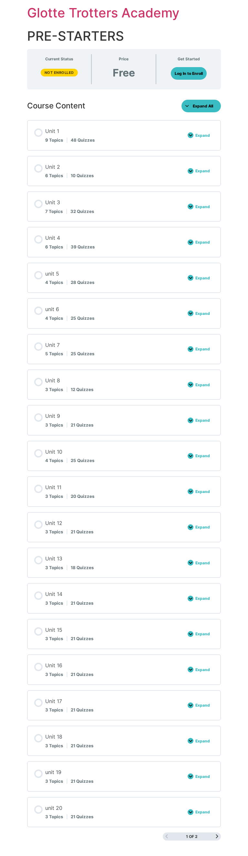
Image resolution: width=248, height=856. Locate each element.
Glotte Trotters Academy (103, 13)
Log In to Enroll (189, 73)
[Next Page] (217, 836)
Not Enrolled (59, 72)
